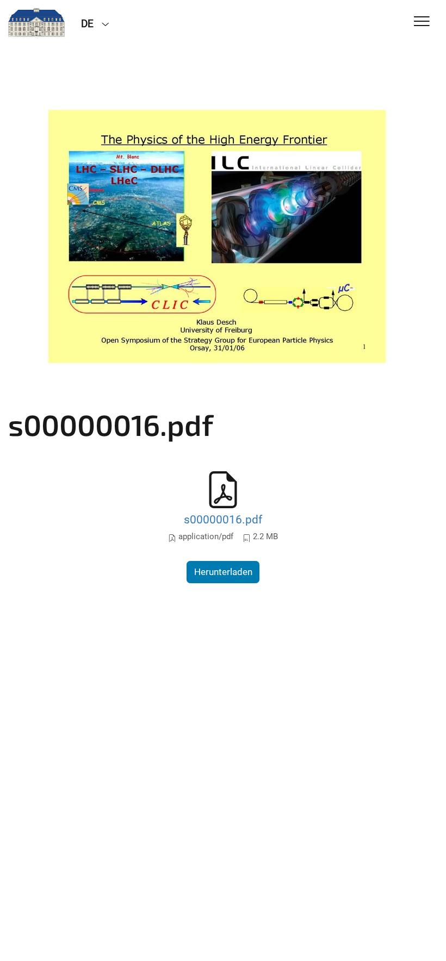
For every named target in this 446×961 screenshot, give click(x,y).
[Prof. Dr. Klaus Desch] (36, 23)
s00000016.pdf (223, 519)
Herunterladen (223, 571)
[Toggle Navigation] (422, 22)
